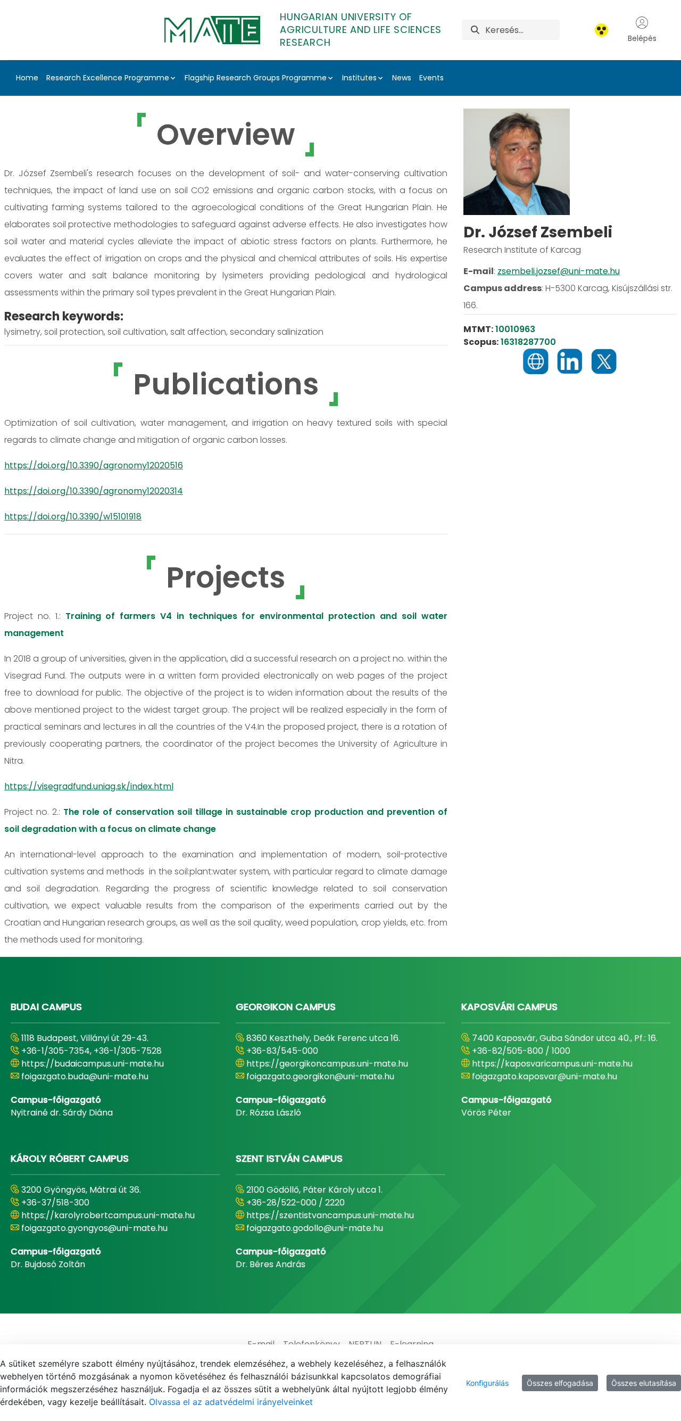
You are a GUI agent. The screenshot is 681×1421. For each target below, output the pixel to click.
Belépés (642, 38)
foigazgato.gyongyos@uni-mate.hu (94, 1228)
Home (27, 77)
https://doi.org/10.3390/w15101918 (73, 516)
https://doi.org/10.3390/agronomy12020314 (93, 491)
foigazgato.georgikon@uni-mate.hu (320, 1076)
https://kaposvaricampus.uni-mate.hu (552, 1064)
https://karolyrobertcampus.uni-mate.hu (108, 1215)
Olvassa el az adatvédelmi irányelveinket (231, 1402)
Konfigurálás (487, 1382)
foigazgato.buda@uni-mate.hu (84, 1076)
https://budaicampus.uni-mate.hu (92, 1064)
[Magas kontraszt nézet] (601, 30)
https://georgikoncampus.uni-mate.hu (327, 1064)
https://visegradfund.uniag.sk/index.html (88, 786)
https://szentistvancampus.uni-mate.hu (330, 1215)
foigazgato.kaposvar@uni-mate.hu (544, 1076)
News (401, 77)
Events (431, 77)
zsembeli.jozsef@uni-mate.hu (558, 271)
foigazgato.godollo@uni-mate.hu (314, 1228)
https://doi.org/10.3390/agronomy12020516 (93, 465)
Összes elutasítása (643, 1382)
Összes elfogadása (560, 1382)
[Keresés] (475, 30)
